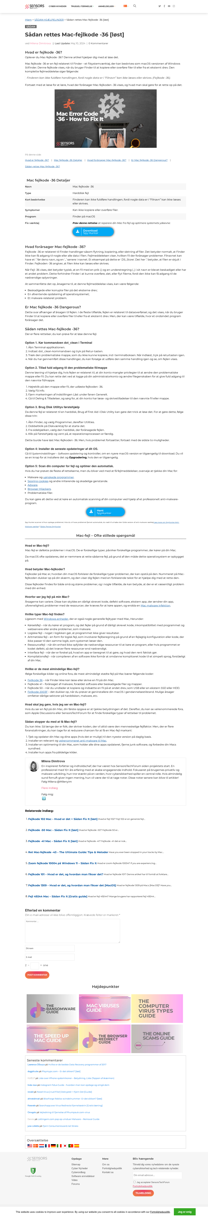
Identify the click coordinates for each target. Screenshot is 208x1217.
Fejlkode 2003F (38, 691)
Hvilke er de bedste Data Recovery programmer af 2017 (77, 1064)
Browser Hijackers (39, 489)
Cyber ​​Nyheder (57, 6)
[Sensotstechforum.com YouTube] (169, 6)
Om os (106, 1164)
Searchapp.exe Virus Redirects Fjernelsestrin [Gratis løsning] (71, 1105)
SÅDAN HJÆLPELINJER (49, 19)
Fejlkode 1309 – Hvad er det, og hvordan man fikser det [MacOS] (72, 885)
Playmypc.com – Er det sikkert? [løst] (61, 1071)
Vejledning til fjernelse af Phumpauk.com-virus (65, 1112)
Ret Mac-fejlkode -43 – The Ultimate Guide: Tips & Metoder (68, 852)
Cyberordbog (78, 1172)
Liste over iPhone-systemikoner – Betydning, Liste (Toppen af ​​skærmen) (76, 1078)
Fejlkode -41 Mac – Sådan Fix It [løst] (53, 841)
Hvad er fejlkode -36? (37, 160)
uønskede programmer (58, 477)
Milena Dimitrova (40, 43)
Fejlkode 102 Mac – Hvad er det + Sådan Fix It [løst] (63, 819)
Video (75, 1180)
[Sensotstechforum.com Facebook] (164, 6)
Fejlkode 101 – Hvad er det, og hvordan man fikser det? (65, 874)
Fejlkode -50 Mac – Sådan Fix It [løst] (53, 830)
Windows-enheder (56, 618)
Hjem (28, 19)
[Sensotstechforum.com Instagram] (174, 6)
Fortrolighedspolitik (160, 1211)
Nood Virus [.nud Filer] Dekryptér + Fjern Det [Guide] (64, 1092)
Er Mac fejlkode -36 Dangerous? (149, 160)
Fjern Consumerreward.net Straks (60, 1126)
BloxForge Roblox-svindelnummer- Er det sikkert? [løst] (72, 1098)
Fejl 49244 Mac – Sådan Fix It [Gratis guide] (57, 896)
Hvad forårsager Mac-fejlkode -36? (106, 160)
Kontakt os (108, 1172)
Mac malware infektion (155, 605)
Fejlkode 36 (35, 680)
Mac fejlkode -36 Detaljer (68, 160)
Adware (33, 485)
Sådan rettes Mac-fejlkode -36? (42, 166)
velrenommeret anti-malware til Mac (82, 740)
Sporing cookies (38, 481)
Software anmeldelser (83, 1176)
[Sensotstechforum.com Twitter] (159, 6)
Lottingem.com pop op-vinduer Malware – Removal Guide (68, 1119)
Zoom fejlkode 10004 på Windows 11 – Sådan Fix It (62, 863)
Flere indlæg (49, 788)
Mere (105, 1158)
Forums (76, 1183)
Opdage (77, 1158)
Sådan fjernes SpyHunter (50, 526)
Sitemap (76, 1164)
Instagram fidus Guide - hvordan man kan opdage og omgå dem (74, 1085)
